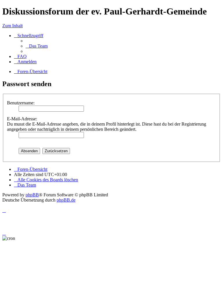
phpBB (32, 194)
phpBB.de (66, 200)
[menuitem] (37, 46)
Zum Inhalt (12, 25)
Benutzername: (21, 102)
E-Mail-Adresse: (22, 118)
